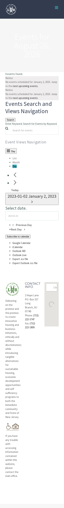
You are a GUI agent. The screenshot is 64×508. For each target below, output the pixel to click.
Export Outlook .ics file (25, 263)
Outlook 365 (19, 251)
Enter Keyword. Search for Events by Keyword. (31, 123)
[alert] (32, 82)
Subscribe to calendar (18, 236)
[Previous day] (15, 175)
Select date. (16, 208)
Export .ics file (20, 259)
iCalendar (17, 247)
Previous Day (24, 225)
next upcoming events (25, 86)
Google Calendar (21, 243)
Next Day (16, 229)
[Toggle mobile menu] (57, 7)
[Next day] (15, 182)
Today (15, 190)
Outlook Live (19, 255)
